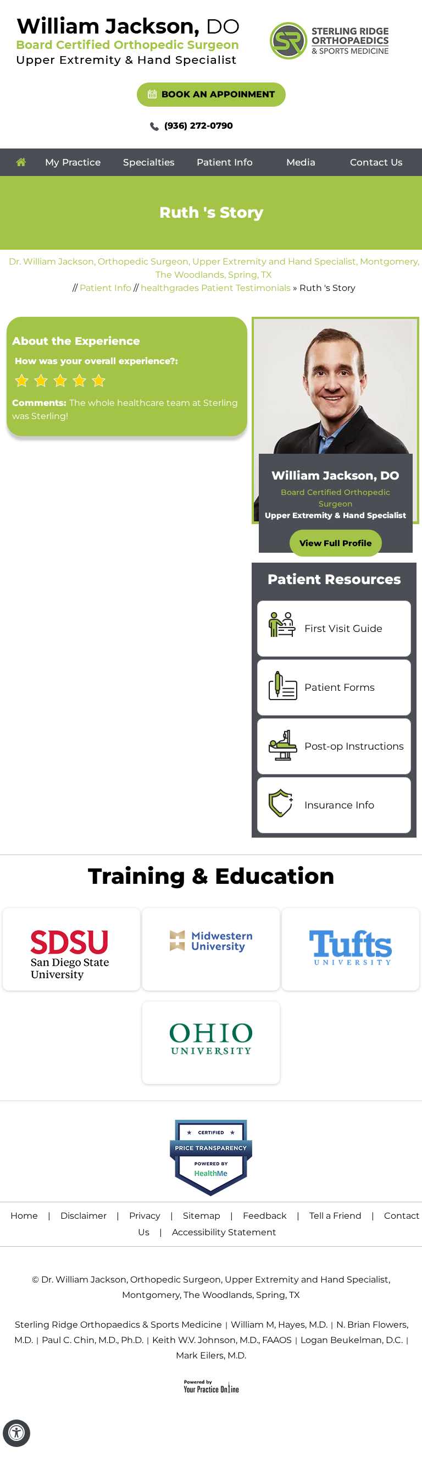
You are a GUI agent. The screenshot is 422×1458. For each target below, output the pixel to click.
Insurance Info (339, 805)
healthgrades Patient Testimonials (216, 288)
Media (300, 162)
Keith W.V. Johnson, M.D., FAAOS (222, 1340)
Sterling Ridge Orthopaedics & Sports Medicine (118, 1324)
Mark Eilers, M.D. (211, 1355)
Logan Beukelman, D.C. (352, 1340)
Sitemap (201, 1216)
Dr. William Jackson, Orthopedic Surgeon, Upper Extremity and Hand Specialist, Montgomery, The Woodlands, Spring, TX (214, 268)
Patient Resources (334, 579)
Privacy (144, 1216)
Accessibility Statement (224, 1232)
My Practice (73, 162)
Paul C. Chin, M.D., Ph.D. (92, 1340)
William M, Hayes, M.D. (279, 1324)
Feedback (265, 1216)
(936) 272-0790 (198, 125)
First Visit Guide (343, 629)
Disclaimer (83, 1216)
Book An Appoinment (218, 94)
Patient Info (225, 162)
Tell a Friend (335, 1216)
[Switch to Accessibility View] (16, 1433)
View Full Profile (335, 543)
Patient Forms (339, 687)
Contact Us (376, 162)
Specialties (149, 162)
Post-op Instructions (354, 746)
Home (21, 162)
